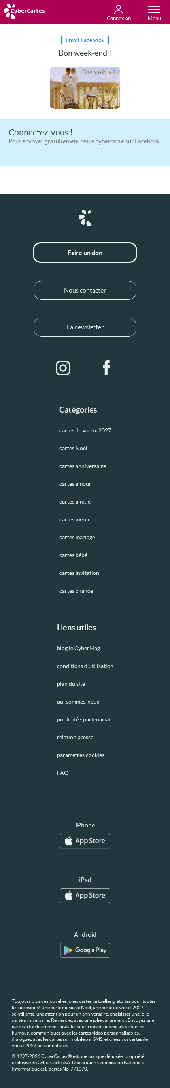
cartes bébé (73, 555)
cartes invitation (79, 573)
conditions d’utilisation (85, 666)
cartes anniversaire (82, 466)
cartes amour (75, 484)
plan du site (71, 684)
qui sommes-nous (78, 701)
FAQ (62, 773)
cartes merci (74, 519)
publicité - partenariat (84, 719)
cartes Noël (73, 448)
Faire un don (85, 252)
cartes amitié (75, 501)
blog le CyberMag (78, 648)
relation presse (75, 737)
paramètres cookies (80, 755)
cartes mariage (77, 537)
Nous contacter (85, 290)
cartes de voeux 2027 (85, 430)
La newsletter (85, 327)
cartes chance (76, 591)
